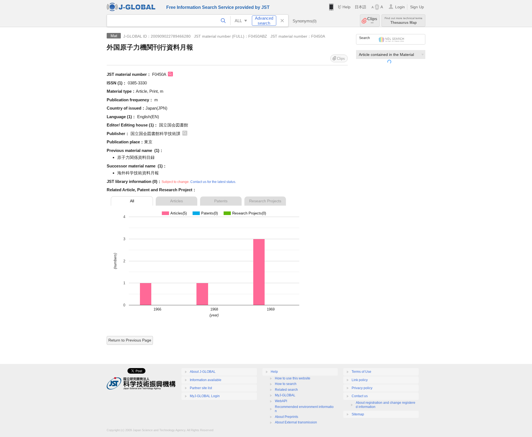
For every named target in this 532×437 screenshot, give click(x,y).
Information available (205, 380)
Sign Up (417, 7)
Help (346, 7)
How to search (285, 384)
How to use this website (292, 378)
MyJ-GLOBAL (285, 395)
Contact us (360, 396)
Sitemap (358, 414)
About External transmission (296, 422)
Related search (286, 390)
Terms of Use (361, 372)
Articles (176, 201)
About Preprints (286, 417)
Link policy (360, 380)
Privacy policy (362, 388)
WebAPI (281, 401)
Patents (220, 201)
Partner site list (201, 388)
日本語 (360, 7)
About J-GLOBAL (203, 372)
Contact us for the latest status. (213, 182)
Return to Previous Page (129, 340)
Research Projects (265, 201)
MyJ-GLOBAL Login (205, 396)
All (132, 201)
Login (400, 7)
